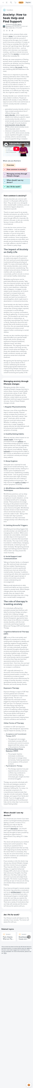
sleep (5, 468)
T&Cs (5, 953)
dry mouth (18, 67)
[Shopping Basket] (15, 2)
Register (28, 2)
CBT (5, 637)
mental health (8, 439)
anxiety (16, 54)
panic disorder (10, 115)
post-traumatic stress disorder (15, 125)
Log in (21, 2)
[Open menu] (7, 2)
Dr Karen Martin (17, 24)
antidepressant (16, 892)
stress (11, 36)
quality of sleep (20, 482)
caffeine (20, 441)
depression (14, 828)
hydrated (7, 451)
